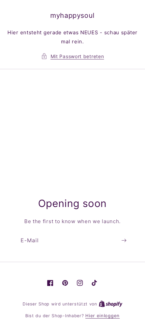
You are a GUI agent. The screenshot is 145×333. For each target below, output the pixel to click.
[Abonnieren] (123, 240)
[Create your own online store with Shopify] (110, 303)
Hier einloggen (102, 315)
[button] (72, 56)
